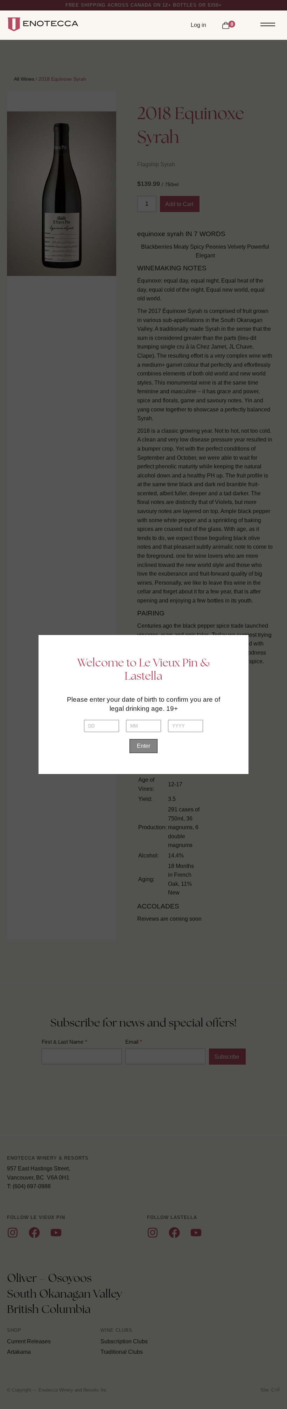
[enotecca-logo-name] (47, 24)
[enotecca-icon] (13, 24)
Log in (198, 25)
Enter (143, 746)
